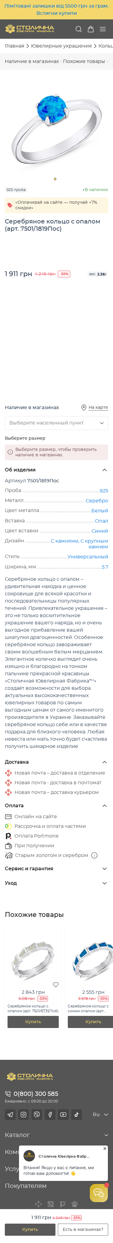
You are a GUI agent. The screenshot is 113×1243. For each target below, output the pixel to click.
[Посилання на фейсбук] (50, 1114)
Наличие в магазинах (32, 61)
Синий (100, 531)
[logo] (30, 29)
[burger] (102, 29)
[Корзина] (90, 29)
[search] (78, 29)
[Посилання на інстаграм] (23, 1114)
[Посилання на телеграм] (10, 1114)
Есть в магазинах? (83, 1230)
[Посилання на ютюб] (63, 1114)
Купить (30, 1230)
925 (104, 490)
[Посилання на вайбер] (36, 1114)
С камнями (64, 541)
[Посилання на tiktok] (76, 1114)
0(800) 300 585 (36, 1094)
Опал (101, 521)
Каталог (17, 1135)
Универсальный (87, 556)
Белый (99, 510)
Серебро (97, 500)
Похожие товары (84, 61)
